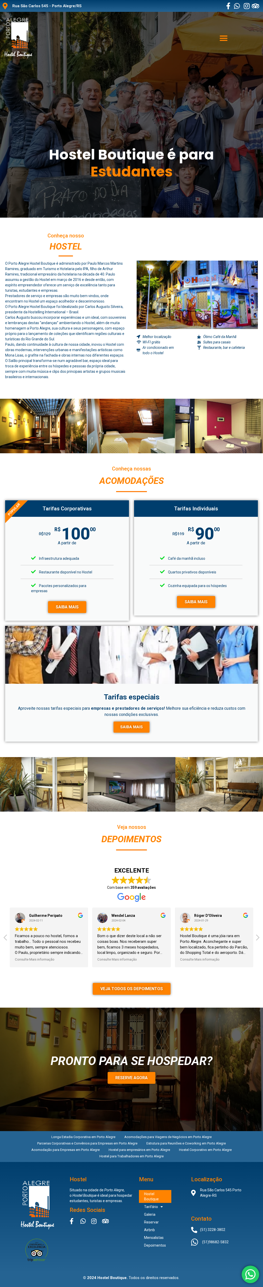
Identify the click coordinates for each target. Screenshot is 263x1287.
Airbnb (149, 1230)
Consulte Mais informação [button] (34, 959)
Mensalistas (154, 1238)
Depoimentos (155, 1245)
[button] (223, 38)
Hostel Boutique (151, 1196)
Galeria (149, 1214)
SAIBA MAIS (67, 607)
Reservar (151, 1222)
